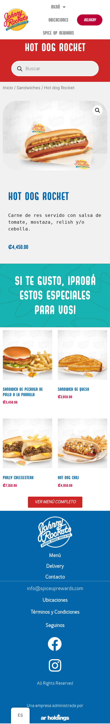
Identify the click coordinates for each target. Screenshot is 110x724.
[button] (98, 110)
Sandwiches (28, 87)
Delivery (55, 566)
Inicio (8, 87)
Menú (55, 6)
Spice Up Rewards (58, 32)
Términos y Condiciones (55, 612)
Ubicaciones (58, 19)
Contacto (55, 577)
